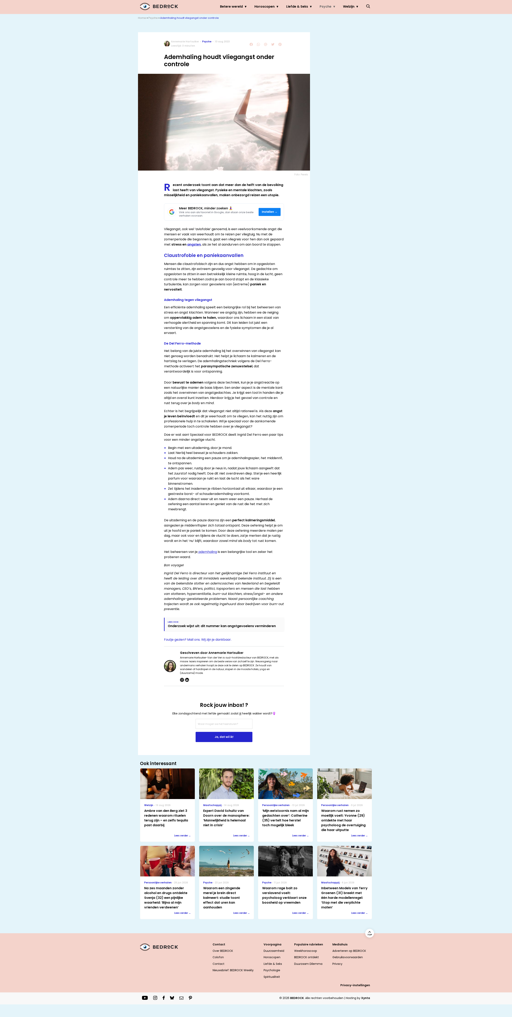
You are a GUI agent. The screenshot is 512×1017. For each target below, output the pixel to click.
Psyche (325, 6)
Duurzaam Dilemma (308, 964)
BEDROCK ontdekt (306, 957)
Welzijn (348, 6)
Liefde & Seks (297, 6)
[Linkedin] (187, 679)
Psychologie (272, 970)
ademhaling (207, 551)
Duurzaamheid (274, 951)
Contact (218, 964)
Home (142, 18)
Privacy (337, 964)
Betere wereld (231, 6)
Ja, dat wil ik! (224, 737)
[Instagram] (182, 679)
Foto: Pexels (301, 174)
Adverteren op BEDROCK (349, 951)
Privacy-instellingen (355, 985)
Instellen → (270, 212)
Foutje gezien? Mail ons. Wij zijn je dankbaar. (197, 639)
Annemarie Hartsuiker (185, 41)
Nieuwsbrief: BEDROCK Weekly (233, 970)
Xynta (365, 998)
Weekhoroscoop (305, 951)
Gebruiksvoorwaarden (347, 957)
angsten (194, 244)
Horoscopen (264, 6)
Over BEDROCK (223, 951)
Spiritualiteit (272, 977)
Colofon (218, 957)
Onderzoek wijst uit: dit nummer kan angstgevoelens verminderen (222, 626)
